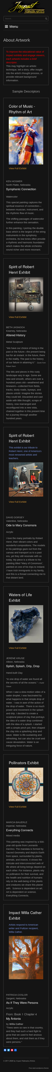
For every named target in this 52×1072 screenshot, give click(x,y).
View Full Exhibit (17, 168)
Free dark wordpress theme (39, 1068)
